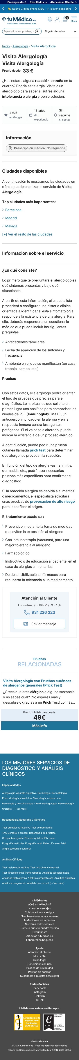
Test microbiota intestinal (44, 867)
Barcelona (13, 210)
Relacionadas (40, 662)
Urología (7, 808)
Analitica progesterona (40, 877)
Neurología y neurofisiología (17, 803)
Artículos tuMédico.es (39, 936)
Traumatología (66, 803)
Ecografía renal (33, 843)
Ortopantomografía (12, 838)
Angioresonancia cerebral (16, 848)
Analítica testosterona (14, 877)
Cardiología (44, 793)
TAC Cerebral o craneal (15, 832)
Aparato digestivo (26, 793)
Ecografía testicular (13, 843)
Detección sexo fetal (54, 843)
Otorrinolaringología (45, 803)
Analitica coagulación (14, 883)
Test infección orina (13, 872)
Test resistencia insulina (15, 867)
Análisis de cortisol (38, 883)
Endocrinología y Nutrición (17, 798)
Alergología (8, 793)
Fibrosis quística (34, 838)
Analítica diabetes (64, 877)
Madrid (11, 218)
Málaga (11, 226)
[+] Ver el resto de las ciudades (27, 234)
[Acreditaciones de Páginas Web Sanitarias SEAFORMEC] (27, 1022)
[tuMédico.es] (19, 19)
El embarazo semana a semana (39, 916)
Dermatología (59, 793)
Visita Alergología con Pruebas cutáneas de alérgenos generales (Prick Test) (37, 683)
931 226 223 (43, 612)
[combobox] (22, 31)
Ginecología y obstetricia (47, 798)
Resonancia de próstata (42, 832)
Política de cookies (39, 971)
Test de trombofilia (41, 827)
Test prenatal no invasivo (16, 827)
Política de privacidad (39, 968)
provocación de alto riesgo (52, 501)
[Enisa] (54, 1022)
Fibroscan (49, 838)
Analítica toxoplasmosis (55, 872)
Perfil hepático (33, 872)
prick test (38, 450)
